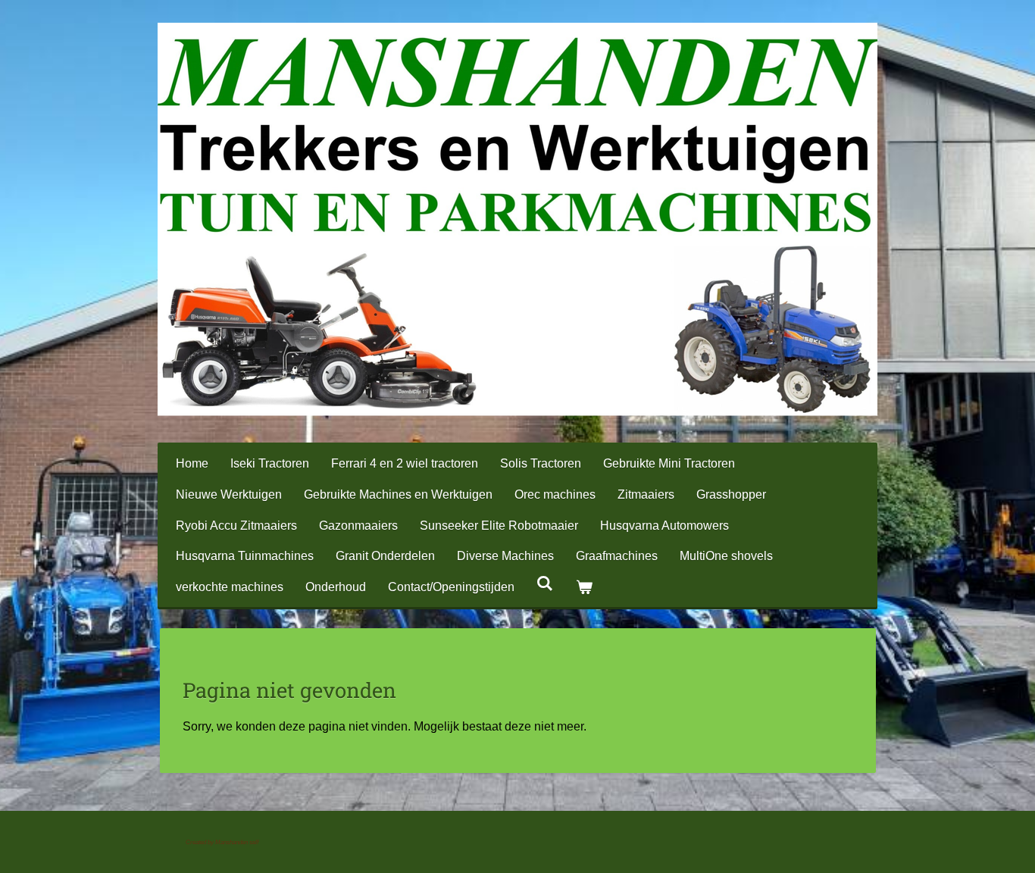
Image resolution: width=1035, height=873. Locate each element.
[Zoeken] (545, 583)
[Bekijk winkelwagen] (583, 587)
